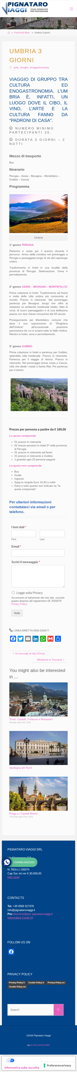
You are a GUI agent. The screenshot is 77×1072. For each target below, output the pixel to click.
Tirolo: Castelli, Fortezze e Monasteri (31, 719)
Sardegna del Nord (20, 767)
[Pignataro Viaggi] (25, 8)
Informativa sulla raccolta (21, 1067)
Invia (17, 613)
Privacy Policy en (56, 982)
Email (16, 546)
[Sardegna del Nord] (38, 747)
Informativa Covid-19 (20, 917)
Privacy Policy (19, 604)
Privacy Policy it (17, 982)
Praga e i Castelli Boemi (23, 813)
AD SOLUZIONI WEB (40, 1045)
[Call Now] (7, 862)
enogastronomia (39, 67)
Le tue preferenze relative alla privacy (42, 1060)
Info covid (13, 877)
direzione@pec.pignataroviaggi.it (33, 914)
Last (42, 539)
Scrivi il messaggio (25, 562)
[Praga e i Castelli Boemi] (38, 793)
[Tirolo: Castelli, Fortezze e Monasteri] (38, 699)
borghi (24, 67)
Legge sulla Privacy (29, 592)
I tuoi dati (18, 527)
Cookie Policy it (36, 982)
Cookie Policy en (17, 986)
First (13, 539)
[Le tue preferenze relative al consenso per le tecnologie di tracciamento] (57, 1065)
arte (16, 67)
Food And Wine (22, 32)
